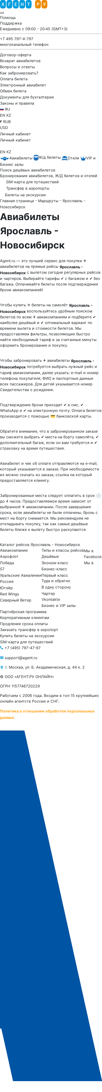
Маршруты (49, 200)
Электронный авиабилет (23, 84)
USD (4, 127)
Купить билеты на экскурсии (27, 635)
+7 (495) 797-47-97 (23, 647)
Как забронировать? (19, 72)
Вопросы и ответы (17, 66)
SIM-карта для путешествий (26, 641)
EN (3, 115)
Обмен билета (13, 91)
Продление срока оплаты (24, 623)
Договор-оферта (15, 54)
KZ (8, 115)
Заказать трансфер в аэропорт (29, 629)
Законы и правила (17, 103)
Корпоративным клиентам (24, 617)
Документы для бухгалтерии (27, 97)
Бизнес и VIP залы (59, 605)
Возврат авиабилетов (20, 60)
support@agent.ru (21, 657)
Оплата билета (14, 79)
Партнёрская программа (23, 611)
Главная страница (17, 200)
